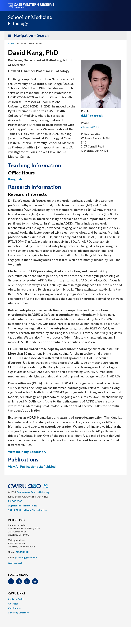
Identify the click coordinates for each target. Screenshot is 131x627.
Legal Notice (14, 505)
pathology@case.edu (26, 557)
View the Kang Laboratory (27, 452)
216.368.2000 (15, 501)
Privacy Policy (30, 505)
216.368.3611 (22, 552)
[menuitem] (65, 599)
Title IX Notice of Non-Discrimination (27, 510)
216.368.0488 (90, 127)
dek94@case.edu (92, 115)
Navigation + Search (27, 36)
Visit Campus (14, 608)
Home (11, 43)
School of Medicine (30, 17)
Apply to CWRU (16, 599)
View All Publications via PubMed (32, 466)
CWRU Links (16, 593)
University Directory (18, 612)
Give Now (13, 603)
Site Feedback (15, 562)
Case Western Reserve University (32, 492)
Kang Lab (15, 179)
